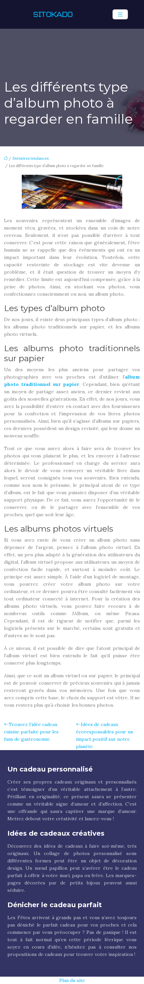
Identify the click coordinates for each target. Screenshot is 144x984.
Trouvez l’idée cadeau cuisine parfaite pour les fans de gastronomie (31, 731)
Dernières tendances (30, 158)
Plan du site (72, 980)
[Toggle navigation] (120, 14)
